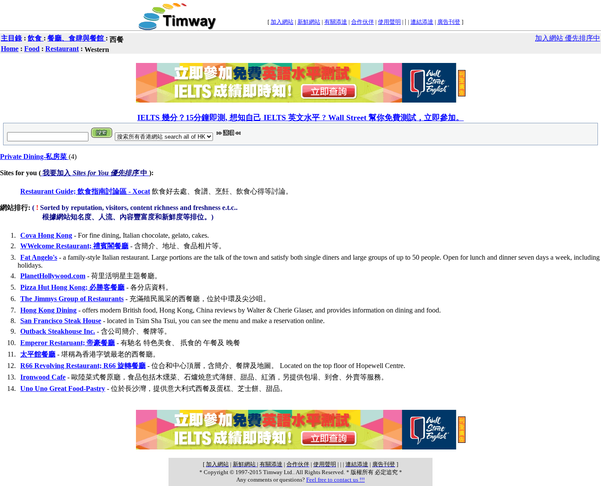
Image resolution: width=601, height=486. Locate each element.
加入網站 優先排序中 (567, 38)
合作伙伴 (362, 21)
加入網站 (282, 21)
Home (9, 48)
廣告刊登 (448, 21)
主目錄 (11, 38)
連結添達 (421, 21)
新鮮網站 (308, 21)
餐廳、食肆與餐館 (77, 38)
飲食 (36, 38)
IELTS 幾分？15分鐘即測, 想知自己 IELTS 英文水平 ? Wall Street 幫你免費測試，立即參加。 (300, 117)
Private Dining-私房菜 (34, 156)
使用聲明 (389, 21)
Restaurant (62, 48)
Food (32, 48)
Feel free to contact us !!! (335, 479)
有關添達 (335, 21)
